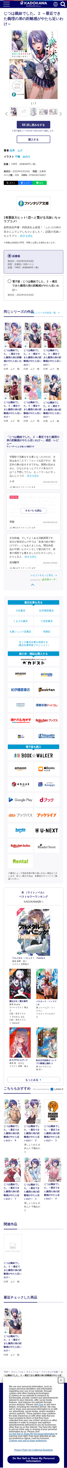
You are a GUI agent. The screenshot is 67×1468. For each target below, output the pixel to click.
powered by (35, 580)
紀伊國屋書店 (46, 610)
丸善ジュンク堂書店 (20, 631)
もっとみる (31, 1079)
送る (41, 183)
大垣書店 (20, 610)
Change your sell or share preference (28, 1440)
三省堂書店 (47, 621)
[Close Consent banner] (61, 1380)
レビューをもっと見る (42, 575)
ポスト (12, 183)
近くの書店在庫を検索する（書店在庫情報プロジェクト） (33, 644)
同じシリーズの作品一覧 (43, 312)
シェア (27, 183)
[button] (59, 114)
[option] (14, 1258)
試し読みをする (36, 124)
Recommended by (41, 1089)
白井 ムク (16, 150)
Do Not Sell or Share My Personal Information (32, 1434)
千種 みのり (23, 156)
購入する (33, 139)
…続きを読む (25, 235)
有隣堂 (46, 631)
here (41, 1404)
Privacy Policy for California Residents (33, 1450)
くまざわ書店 (20, 621)
